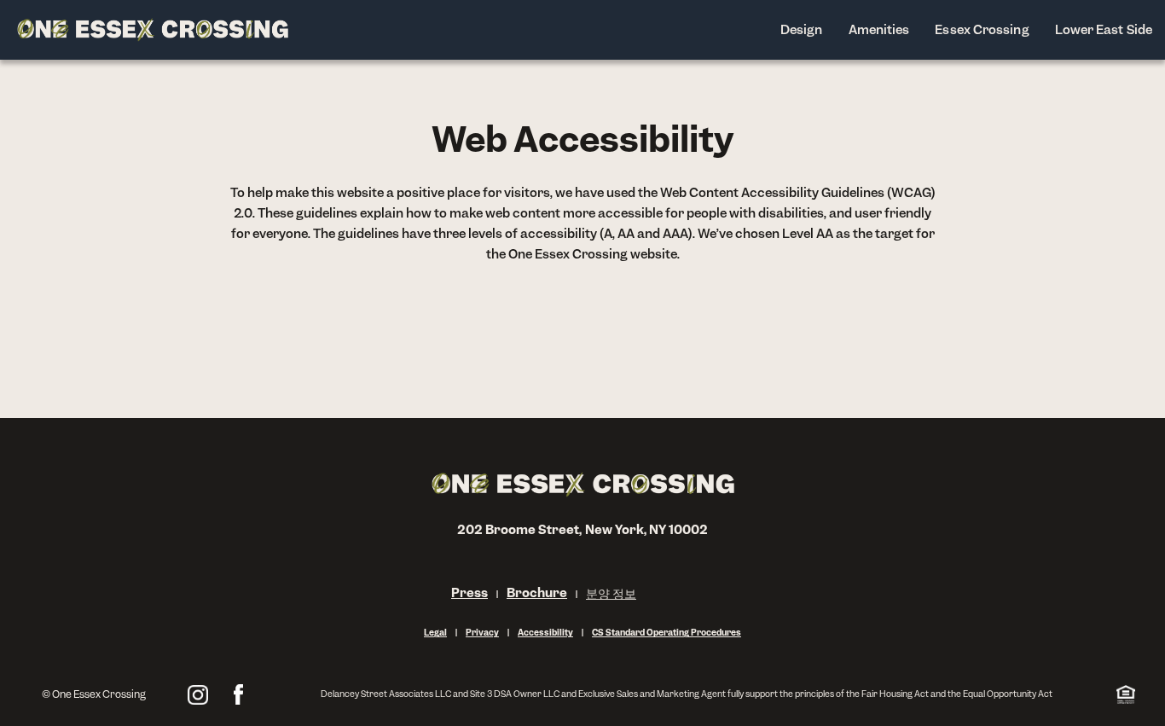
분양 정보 (611, 593)
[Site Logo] (152, 30)
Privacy (482, 632)
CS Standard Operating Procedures (666, 632)
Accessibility (545, 632)
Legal (435, 632)
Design (801, 29)
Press (469, 592)
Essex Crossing (982, 29)
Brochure (537, 592)
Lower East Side (1103, 29)
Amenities (879, 29)
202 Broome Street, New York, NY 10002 (583, 529)
